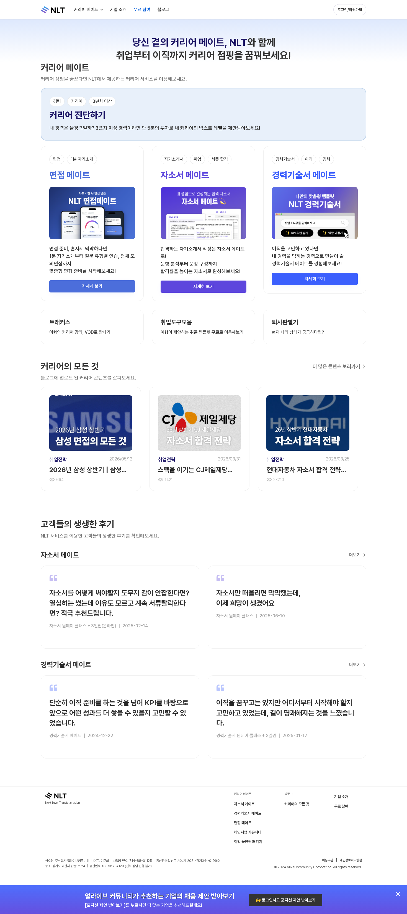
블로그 (163, 9)
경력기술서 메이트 (247, 813)
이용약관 (327, 860)
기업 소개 (341, 797)
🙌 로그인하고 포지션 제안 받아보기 (286, 900)
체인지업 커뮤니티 (247, 832)
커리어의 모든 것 (296, 804)
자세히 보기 (92, 286)
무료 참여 (341, 806)
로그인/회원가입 (350, 9)
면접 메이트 (242, 823)
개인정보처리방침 (351, 860)
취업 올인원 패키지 (248, 841)
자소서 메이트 (244, 804)
